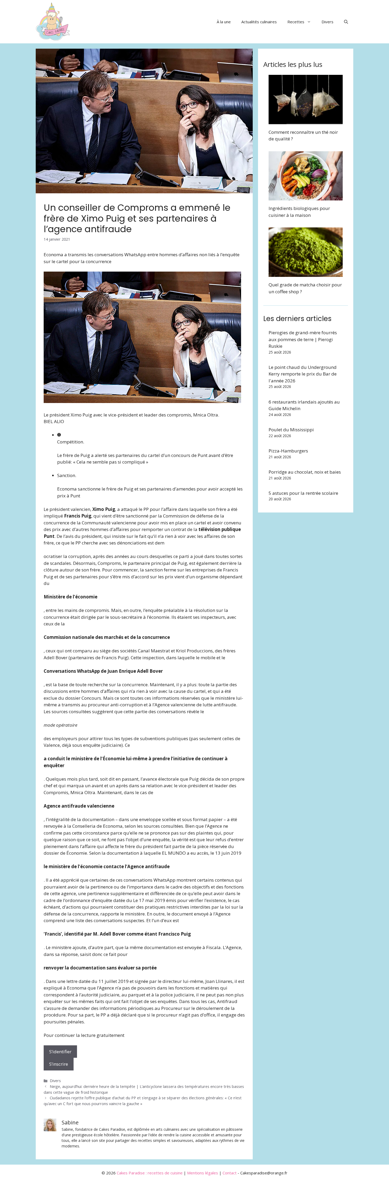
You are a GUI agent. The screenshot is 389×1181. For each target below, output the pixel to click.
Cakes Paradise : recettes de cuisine (150, 1172)
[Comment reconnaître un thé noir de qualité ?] (306, 121)
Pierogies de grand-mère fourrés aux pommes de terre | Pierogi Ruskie (303, 339)
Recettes (295, 21)
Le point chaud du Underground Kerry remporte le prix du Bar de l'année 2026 (303, 374)
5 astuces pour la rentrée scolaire (303, 493)
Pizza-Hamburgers (288, 451)
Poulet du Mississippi (291, 430)
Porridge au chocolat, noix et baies (305, 472)
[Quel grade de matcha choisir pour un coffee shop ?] (306, 274)
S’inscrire (58, 1064)
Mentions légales (202, 1172)
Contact (230, 1172)
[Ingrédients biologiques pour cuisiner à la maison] (306, 197)
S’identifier (60, 1052)
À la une (224, 21)
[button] (346, 22)
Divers (327, 21)
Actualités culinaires (259, 21)
